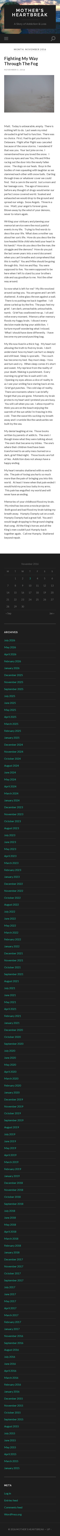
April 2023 (10, 855)
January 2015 (12, 1468)
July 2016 (9, 1356)
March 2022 (11, 932)
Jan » (51, 613)
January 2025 (12, 737)
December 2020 (13, 1029)
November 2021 (13, 960)
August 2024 (11, 765)
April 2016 (10, 1370)
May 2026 (10, 647)
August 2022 (11, 904)
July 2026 (9, 640)
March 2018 (11, 1238)
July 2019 (9, 1134)
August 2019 (11, 1127)
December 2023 (13, 807)
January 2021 (12, 1022)
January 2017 (12, 1328)
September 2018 (13, 1203)
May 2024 (10, 779)
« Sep (8, 613)
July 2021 (9, 988)
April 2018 (10, 1231)
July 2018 (9, 1210)
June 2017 (10, 1294)
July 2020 (9, 1050)
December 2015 (13, 1398)
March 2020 (11, 1078)
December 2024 (13, 744)
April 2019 (10, 1155)
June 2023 (10, 841)
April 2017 (10, 1308)
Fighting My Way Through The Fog (21, 61)
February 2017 (12, 1321)
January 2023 (12, 876)
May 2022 (10, 925)
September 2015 (13, 1419)
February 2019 (12, 1169)
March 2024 (11, 793)
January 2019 (12, 1176)
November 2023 (13, 814)
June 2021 (10, 995)
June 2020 (10, 1057)
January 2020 (12, 1092)
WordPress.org (13, 1514)
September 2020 (13, 1043)
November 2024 (13, 751)
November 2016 (13, 1335)
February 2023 (12, 869)
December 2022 (13, 883)
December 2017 (13, 1259)
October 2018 (12, 1196)
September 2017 (13, 1280)
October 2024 (12, 758)
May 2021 (10, 1002)
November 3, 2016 (14, 69)
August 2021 (11, 981)
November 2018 (13, 1189)
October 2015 (12, 1412)
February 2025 (12, 730)
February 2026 (12, 661)
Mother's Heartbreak (30, 12)
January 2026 (12, 668)
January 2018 (12, 1252)
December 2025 (13, 675)
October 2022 (12, 897)
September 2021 (13, 974)
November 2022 (13, 890)
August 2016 (11, 1349)
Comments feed (13, 1507)
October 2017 (12, 1273)
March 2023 (11, 862)
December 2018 (13, 1182)
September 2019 (13, 1120)
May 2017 (10, 1301)
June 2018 (10, 1217)
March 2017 (11, 1315)
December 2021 (13, 953)
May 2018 (10, 1224)
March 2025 (11, 723)
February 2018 (12, 1245)
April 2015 (10, 1454)
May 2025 (10, 709)
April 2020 (10, 1071)
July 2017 (9, 1287)
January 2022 (12, 946)
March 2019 (11, 1162)
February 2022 (12, 939)
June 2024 (10, 772)
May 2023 (10, 848)
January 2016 (12, 1391)
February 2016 (12, 1384)
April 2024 (10, 786)
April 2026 (10, 654)
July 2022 (9, 911)
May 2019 (10, 1148)
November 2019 (13, 1106)
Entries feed (11, 1500)
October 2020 (12, 1036)
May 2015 (10, 1447)
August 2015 (11, 1426)
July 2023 (9, 835)
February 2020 (12, 1085)
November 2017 (13, 1266)
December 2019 (13, 1099)
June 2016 (10, 1363)
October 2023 (12, 821)
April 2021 (10, 1008)
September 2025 (13, 689)
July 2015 (9, 1433)
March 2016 (11, 1377)
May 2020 (10, 1064)
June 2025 (10, 702)
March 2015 (11, 1461)
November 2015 (13, 1405)
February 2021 (12, 1015)
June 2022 (10, 918)
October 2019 (12, 1113)
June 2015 (10, 1440)
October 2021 (12, 967)
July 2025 (9, 696)
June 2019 (10, 1141)
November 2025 (13, 682)
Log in (7, 1493)
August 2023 (11, 828)
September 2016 (13, 1342)
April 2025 (10, 716)
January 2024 (12, 800)
